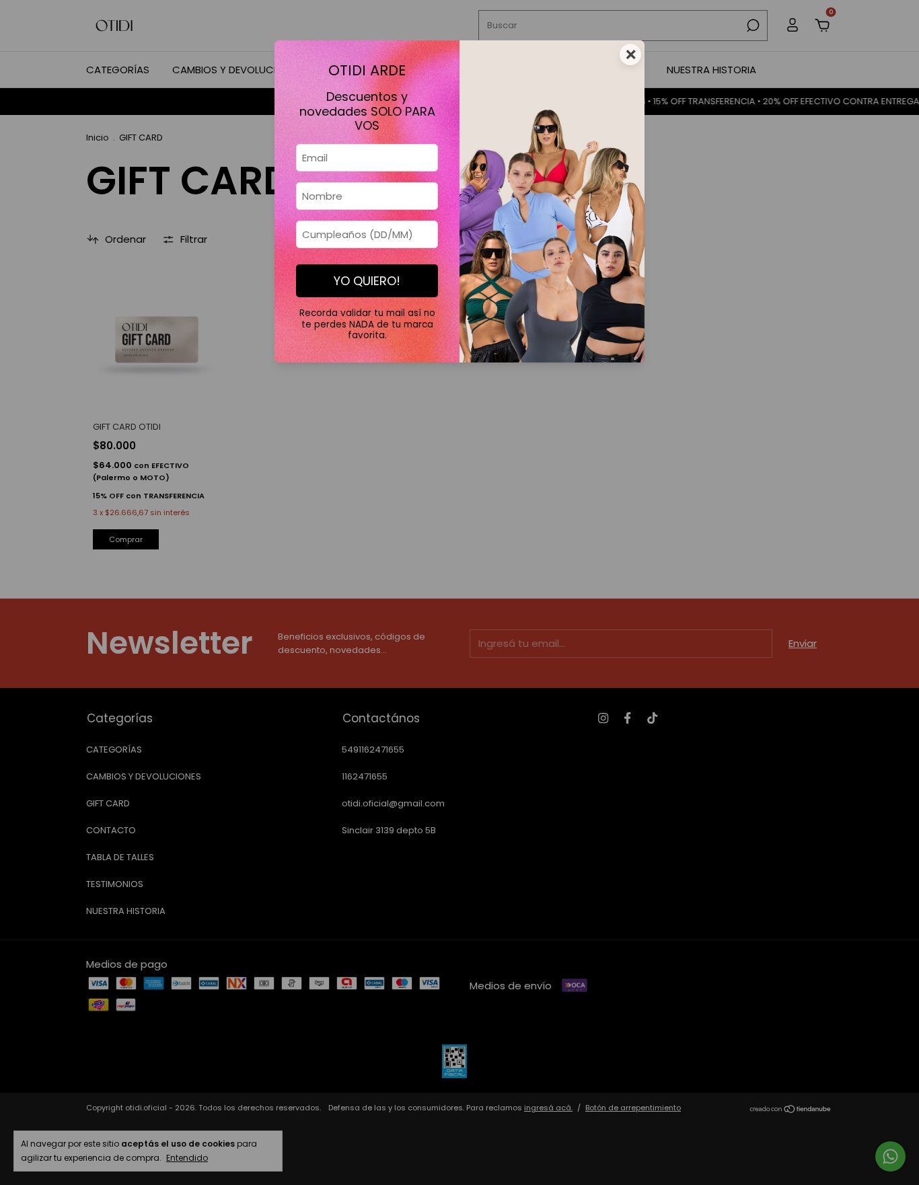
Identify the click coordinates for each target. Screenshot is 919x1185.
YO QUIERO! (367, 280)
